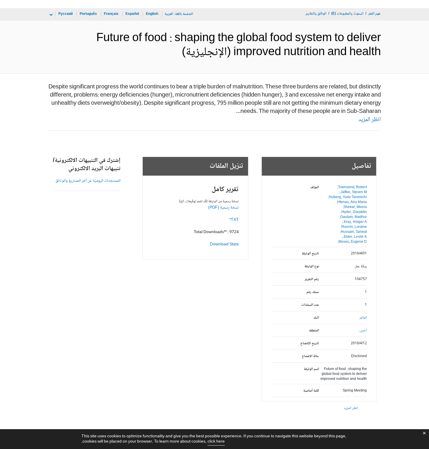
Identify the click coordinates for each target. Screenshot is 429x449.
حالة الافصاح (310, 356)
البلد (316, 317)
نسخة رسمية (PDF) (223, 207)
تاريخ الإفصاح (309, 343)
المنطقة (314, 330)
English (152, 14)
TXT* (234, 219)
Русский (65, 14)
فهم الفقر (374, 14)
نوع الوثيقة (311, 266)
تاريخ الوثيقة (310, 253)
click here (216, 441)
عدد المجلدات (310, 305)
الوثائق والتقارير (316, 14)
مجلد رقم (312, 292)
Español (132, 14)
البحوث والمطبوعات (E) (347, 14)
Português (88, 14)
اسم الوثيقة (311, 369)
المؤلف (314, 187)
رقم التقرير (312, 279)
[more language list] (50, 15)
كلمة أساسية (311, 390)
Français (111, 14)
